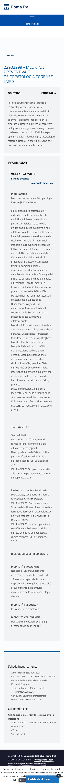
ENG (14, 780)
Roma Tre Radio (32, 23)
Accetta (23, 780)
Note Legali (47, 759)
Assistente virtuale (39, 779)
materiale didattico (42, 183)
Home (10, 55)
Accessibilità (14, 763)
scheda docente (20, 178)
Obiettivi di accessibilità (34, 763)
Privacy (37, 759)
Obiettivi (14, 93)
